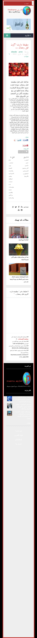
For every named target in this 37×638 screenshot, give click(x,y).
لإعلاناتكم (18, 440)
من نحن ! (18, 431)
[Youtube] (18, 210)
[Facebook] (18, 207)
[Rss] (21, 207)
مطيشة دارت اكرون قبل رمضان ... (19, 46)
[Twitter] (15, 207)
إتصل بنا (19, 444)
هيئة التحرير (18, 435)
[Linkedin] (21, 210)
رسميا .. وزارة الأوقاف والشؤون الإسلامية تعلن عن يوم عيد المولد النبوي (23, 399)
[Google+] (13, 207)
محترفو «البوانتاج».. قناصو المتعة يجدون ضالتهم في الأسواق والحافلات (23, 407)
